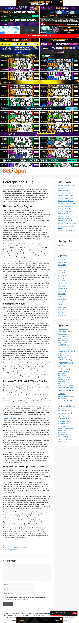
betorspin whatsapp (64, 410)
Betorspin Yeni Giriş (22, 547)
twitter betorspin (65, 439)
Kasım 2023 (62, 307)
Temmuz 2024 (62, 286)
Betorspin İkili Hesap (64, 206)
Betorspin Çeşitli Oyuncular (66, 195)
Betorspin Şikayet (64, 421)
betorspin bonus (63, 342)
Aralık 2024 (61, 273)
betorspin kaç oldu (63, 381)
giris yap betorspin (63, 430)
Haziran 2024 (62, 288)
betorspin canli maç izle (65, 347)
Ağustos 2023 (62, 315)
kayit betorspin (63, 434)
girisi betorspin (69, 428)
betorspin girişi (64, 369)
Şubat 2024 (62, 299)
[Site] (19, 60)
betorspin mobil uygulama (63, 383)
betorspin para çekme (65, 392)
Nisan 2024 (62, 294)
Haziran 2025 (62, 262)
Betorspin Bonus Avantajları (66, 220)
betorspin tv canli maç (65, 401)
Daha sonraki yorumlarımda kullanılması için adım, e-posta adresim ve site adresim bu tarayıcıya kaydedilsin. (26, 598)
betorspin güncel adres (63, 373)
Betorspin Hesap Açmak (65, 209)
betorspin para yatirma (66, 388)
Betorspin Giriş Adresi (10, 550)
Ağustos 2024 (62, 283)
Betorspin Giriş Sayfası (11, 547)
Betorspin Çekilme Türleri (66, 198)
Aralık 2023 (61, 304)
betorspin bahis (62, 338)
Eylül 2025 (61, 259)
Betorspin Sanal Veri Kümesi (67, 230)
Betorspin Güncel (64, 371)
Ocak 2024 (61, 302)
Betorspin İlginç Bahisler (65, 201)
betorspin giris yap (62, 357)
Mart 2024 (61, 296)
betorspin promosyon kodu (65, 396)
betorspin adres (62, 334)
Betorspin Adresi (65, 336)
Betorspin (7, 545)
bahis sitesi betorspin (65, 332)
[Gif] (39, 82)
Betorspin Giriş (65, 359)
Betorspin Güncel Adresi (11, 549)
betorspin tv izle (67, 406)
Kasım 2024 (62, 275)
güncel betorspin (63, 432)
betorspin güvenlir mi (64, 377)
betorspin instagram (65, 379)
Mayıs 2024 (62, 291)
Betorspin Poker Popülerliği (66, 203)
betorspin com (62, 353)
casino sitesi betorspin (63, 424)
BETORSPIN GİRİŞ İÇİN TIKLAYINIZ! (39, 36)
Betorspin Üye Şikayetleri (66, 185)
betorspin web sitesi (64, 409)
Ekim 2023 (61, 310)
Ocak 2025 (61, 270)
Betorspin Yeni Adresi (65, 414)
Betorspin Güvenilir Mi (62, 375)
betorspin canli (64, 345)
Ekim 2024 (61, 278)
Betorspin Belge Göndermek (67, 223)
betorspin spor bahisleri (63, 398)
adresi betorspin (63, 329)
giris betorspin (61, 428)
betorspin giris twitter (64, 355)
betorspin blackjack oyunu (63, 340)
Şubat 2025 (62, 267)
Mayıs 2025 (62, 265)
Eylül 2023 (61, 312)
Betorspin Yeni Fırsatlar (65, 193)
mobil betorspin (63, 437)
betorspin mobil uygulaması (66, 385)
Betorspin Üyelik (64, 419)
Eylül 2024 (61, 281)
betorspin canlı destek (64, 349)
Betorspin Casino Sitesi (66, 351)
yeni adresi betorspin (62, 441)
